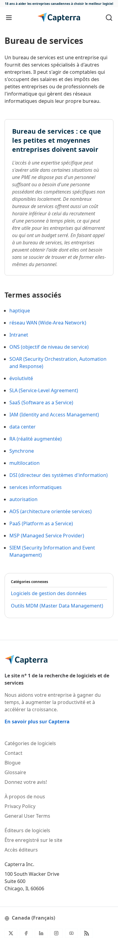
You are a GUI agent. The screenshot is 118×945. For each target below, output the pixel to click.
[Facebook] (26, 933)
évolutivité (21, 378)
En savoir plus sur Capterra (37, 721)
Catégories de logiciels (30, 743)
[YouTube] (71, 933)
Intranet (18, 334)
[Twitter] (11, 933)
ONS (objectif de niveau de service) (49, 347)
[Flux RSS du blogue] (86, 933)
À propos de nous (25, 796)
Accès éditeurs (21, 849)
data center (22, 426)
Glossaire (15, 772)
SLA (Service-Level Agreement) (43, 390)
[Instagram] (56, 933)
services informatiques (35, 487)
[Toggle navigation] (9, 17)
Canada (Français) (33, 917)
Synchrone (21, 451)
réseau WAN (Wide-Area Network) (47, 322)
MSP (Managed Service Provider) (46, 535)
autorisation (23, 499)
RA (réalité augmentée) (35, 438)
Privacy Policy (20, 806)
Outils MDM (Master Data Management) (57, 605)
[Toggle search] (109, 17)
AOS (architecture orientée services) (50, 511)
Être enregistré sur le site (33, 840)
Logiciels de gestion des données (49, 593)
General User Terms (27, 816)
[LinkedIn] (41, 933)
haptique (19, 310)
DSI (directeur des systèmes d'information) (58, 475)
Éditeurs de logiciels (27, 830)
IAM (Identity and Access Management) (54, 414)
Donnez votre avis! (26, 782)
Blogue (13, 762)
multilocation (24, 463)
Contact (13, 753)
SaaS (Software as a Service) (41, 402)
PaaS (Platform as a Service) (41, 523)
